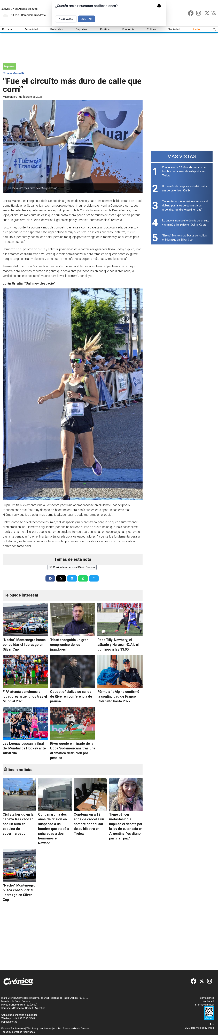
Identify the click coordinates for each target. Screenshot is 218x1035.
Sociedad (174, 29)
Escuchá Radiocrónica (13, 1028)
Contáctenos (207, 997)
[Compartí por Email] (72, 578)
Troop (211, 1027)
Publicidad (208, 1001)
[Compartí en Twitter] (61, 578)
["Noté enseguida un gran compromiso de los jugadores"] (72, 619)
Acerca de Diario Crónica (76, 1028)
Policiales (56, 29)
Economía (128, 29)
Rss (212, 1024)
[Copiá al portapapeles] (94, 578)
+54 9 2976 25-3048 (24, 1018)
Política (105, 29)
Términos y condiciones (39, 1028)
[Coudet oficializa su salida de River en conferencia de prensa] (72, 671)
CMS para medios (194, 1027)
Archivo (57, 1028)
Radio (196, 29)
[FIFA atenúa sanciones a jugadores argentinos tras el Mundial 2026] (25, 671)
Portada (7, 29)
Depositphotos (9, 1021)
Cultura (151, 29)
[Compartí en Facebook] (50, 578)
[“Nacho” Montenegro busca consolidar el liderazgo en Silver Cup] (25, 619)
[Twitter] (207, 13)
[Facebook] (190, 13)
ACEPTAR (86, 19)
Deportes (81, 29)
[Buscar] (214, 29)
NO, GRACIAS (66, 19)
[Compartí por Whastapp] (83, 578)
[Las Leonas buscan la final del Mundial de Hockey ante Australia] (25, 723)
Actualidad (31, 29)
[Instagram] (199, 13)
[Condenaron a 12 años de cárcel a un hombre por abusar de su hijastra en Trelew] (90, 794)
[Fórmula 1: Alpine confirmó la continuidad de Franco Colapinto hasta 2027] (120, 671)
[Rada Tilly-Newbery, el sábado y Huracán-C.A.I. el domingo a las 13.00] (120, 619)
